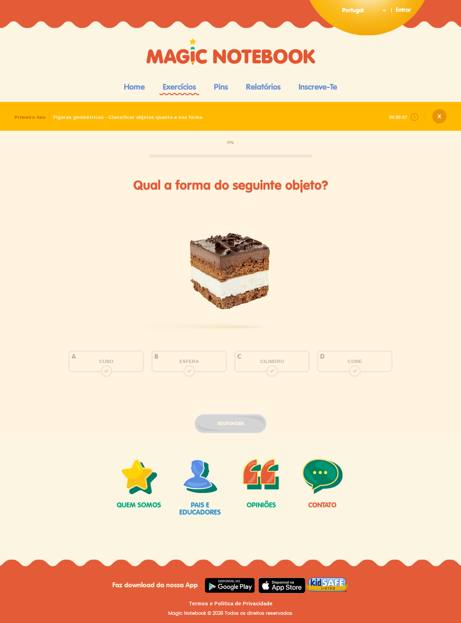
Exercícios (179, 87)
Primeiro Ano (29, 117)
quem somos (139, 505)
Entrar (403, 10)
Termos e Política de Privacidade (231, 603)
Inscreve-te (318, 87)
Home (134, 87)
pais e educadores (200, 509)
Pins (221, 87)
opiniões (261, 505)
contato (322, 505)
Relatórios (263, 87)
